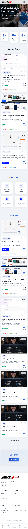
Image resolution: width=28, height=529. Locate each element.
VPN (2, 496)
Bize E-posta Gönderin (20, 510)
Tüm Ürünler (13, 440)
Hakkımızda (17, 493)
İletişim (16, 496)
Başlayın (15, 459)
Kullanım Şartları (5, 508)
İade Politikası (4, 512)
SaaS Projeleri (4, 500)
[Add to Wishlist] (3, 56)
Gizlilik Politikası (4, 510)
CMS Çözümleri (4, 498)
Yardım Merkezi (18, 508)
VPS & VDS (3, 493)
